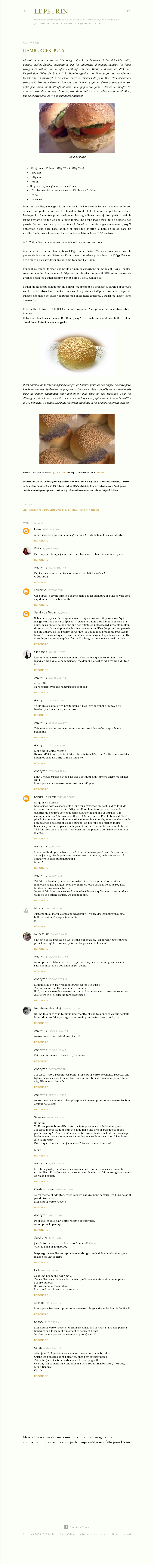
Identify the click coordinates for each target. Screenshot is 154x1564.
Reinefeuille (42, 934)
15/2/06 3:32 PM (57, 567)
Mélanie (39, 908)
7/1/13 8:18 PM (52, 1322)
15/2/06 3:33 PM (56, 590)
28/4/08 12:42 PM (58, 956)
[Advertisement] (77, 1480)
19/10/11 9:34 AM (49, 1270)
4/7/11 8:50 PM (56, 1215)
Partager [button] (28, 504)
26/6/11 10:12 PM (64, 1189)
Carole (38, 1347)
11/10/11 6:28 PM (57, 1237)
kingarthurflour (57, 472)
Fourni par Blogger (80, 1527)
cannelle (100, 472)
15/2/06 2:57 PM (51, 529)
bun (46, 509)
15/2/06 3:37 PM (66, 612)
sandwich (85, 509)
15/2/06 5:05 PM (57, 677)
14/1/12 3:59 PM (54, 1302)
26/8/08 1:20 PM (71, 1008)
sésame (95, 509)
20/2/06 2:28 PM (58, 722)
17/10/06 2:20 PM (66, 797)
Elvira (37, 548)
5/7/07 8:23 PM (54, 908)
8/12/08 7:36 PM (57, 1069)
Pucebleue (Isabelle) (47, 1008)
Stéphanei (41, 1237)
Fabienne (40, 590)
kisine (38, 529)
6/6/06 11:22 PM (57, 745)
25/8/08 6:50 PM (58, 979)
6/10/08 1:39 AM (57, 1050)
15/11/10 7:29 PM (57, 1163)
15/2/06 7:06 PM (57, 700)
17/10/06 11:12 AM (57, 771)
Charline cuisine (44, 1189)
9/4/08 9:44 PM (59, 934)
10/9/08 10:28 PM (58, 1030)
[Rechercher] (129, 10)
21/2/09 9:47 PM (57, 1095)
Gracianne (40, 652)
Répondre (41, 540)
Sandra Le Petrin (45, 612)
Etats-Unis (55, 509)
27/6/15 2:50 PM (52, 1347)
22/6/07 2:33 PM (57, 875)
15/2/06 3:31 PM (50, 548)
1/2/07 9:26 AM (57, 846)
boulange (37, 509)
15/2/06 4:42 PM (57, 652)
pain (64, 509)
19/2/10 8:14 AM (55, 1117)
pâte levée (73, 509)
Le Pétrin (51, 11)
